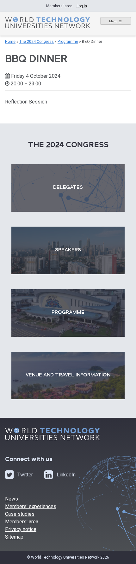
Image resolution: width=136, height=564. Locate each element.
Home (10, 41)
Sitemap (14, 537)
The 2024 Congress (36, 41)
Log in (82, 6)
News (11, 499)
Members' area (21, 522)
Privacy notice (20, 529)
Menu (113, 21)
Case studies (19, 514)
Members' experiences (30, 506)
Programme (68, 41)
